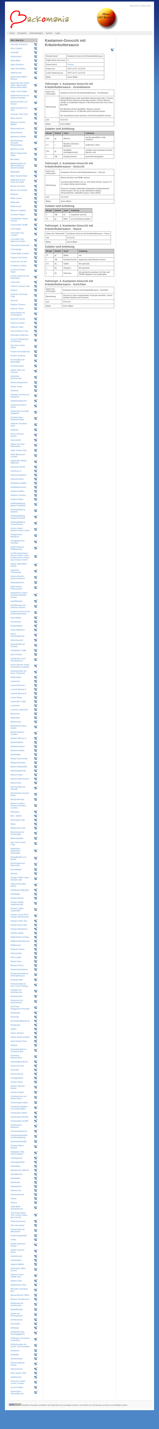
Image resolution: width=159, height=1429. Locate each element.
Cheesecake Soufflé (19, 225)
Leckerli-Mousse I (18, 685)
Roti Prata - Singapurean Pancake (20, 1008)
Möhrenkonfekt (17, 838)
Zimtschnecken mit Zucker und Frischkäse (20, 1345)
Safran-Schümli (17, 1033)
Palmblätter (15, 894)
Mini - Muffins (16, 816)
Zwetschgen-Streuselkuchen (17, 1392)
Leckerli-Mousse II (18, 689)
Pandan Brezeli (17, 898)
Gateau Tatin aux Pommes (18, 371)
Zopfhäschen (16, 1377)
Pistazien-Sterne (18, 949)
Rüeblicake (15, 1025)
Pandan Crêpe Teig (19, 921)
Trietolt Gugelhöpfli (19, 1236)
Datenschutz (145, 6)
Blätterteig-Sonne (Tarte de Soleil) (18, 181)
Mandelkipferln (17, 742)
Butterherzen (16, 206)
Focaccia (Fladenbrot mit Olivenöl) (19, 340)
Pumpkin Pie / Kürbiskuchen (16, 991)
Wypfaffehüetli (17, 1309)
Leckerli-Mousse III (18, 693)
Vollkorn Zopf (16, 1281)
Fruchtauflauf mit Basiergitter (18, 361)
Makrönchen (16, 722)
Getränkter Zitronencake (16, 377)
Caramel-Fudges (18, 214)
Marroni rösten (17, 775)
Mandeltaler (16, 754)
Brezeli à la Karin (18, 186)
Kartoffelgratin (16, 601)
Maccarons (15, 714)
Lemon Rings (16, 697)
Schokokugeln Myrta (19, 1103)
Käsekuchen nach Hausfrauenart (18, 659)
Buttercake (15, 202)
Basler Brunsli (16, 132)
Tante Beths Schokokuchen (17, 1208)
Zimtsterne (15, 1351)
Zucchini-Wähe (17, 1387)
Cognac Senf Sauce (19, 257)
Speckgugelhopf (17, 1162)
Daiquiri (14, 290)
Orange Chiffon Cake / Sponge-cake (20, 879)
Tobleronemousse (18, 1221)
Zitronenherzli (16, 1369)
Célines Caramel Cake (20, 286)
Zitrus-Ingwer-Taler (18, 1373)
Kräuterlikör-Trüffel (18, 650)
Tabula (13, 1198)
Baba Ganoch (16, 118)
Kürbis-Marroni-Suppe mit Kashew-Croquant (20, 666)
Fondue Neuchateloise (20, 352)
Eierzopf (14, 300)
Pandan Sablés (17, 933)
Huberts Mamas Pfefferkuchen (17, 548)
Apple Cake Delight (19, 91)
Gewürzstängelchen (19, 382)
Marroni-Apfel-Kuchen (20, 779)
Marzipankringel (17, 799)
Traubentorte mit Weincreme (17, 1230)
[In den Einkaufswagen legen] (112, 51)
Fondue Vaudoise (18, 356)
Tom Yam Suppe (17, 1225)
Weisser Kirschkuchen (20, 1299)
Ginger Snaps (16, 386)
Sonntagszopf (16, 1158)
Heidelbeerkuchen (18, 487)
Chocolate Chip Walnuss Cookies (18, 240)
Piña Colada (16, 957)
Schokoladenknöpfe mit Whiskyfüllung (19, 1136)
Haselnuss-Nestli (18, 467)
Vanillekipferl (16, 1260)
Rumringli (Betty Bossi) (20, 1021)
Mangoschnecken (18, 763)
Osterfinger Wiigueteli (20, 890)
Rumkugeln (15, 1013)
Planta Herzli (16, 961)
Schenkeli (15, 1070)
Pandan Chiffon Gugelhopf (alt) (17, 903)
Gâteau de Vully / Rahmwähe (18, 445)
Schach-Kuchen (17, 1066)
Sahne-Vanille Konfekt (20, 1037)
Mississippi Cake (18, 820)
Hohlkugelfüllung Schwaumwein (18, 523)
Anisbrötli (14, 52)
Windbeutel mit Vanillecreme (17, 1304)
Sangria (14, 1045)
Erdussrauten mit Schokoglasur (18, 314)
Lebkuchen (15, 681)
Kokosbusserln (17, 640)
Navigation (22, 33)
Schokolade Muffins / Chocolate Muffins (19, 1108)
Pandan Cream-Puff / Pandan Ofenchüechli (20, 916)
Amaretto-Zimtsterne (19, 44)
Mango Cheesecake (19, 759)
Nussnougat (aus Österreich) (18, 864)
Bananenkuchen (18, 128)
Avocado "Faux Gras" (19, 114)
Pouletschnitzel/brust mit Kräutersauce (19, 975)
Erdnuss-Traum (17, 309)
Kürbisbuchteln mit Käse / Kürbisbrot (18, 672)
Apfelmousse (16, 73)
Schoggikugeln (17, 1078)
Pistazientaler (16, 953)
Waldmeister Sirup (18, 1285)
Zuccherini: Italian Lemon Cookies (18, 1382)
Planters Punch (17, 965)
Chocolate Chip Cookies (17, 234)
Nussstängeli (16, 869)
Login (57, 33)
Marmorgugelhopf (18, 771)
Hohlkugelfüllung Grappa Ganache (18, 517)
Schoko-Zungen (17, 1092)
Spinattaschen (17, 1174)
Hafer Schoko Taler (19, 450)
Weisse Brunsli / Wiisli (20, 1295)
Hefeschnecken (17, 479)
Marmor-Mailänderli (19, 767)
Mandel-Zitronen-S (18, 738)
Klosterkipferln (17, 626)
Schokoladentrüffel (18, 1141)
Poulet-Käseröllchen (19, 969)
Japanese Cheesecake (16, 571)
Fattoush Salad (17, 327)
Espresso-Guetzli (18, 319)
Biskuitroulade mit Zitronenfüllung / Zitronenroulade (18, 165)
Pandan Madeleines (19, 929)
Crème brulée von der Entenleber (20, 277)
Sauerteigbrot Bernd (19, 1062)
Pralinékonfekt (17, 980)
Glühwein (15, 391)
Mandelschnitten (18, 750)
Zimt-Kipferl (15, 1324)
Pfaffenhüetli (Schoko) (20, 937)
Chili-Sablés (16, 229)
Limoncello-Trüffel (18, 701)
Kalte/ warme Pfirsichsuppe (16, 587)
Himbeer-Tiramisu (18, 495)
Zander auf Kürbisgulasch (17, 1314)
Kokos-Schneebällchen (17, 635)
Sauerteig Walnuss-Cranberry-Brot (19, 1050)
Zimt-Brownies (17, 1320)
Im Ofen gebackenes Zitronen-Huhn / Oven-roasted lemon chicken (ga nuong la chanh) (20, 556)
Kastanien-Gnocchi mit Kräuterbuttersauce (20, 612)
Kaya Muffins (16, 618)
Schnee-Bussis (17, 1074)
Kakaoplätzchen (17, 582)
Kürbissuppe (16, 677)
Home (12, 33)
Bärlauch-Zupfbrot (18, 210)
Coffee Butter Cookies (20, 253)
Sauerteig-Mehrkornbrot (16, 1056)
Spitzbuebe (15, 1182)
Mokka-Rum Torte (18, 828)
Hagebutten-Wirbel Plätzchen (19, 462)
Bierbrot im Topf (17, 149)
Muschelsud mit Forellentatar (17, 833)
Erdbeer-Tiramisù (18, 304)
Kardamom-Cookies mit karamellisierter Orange (19, 595)
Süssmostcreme (17, 1194)
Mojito (13, 824)
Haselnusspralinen (19, 475)
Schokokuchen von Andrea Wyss (19, 1097)
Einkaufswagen (36, 33)
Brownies (14, 194)
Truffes (13, 1240)
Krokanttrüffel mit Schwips (18, 645)
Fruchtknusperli (17, 366)
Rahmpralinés (17, 996)
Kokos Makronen (18, 630)
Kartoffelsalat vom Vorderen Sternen (18, 606)
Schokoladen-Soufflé (19, 1121)
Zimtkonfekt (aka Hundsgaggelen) (18, 1333)
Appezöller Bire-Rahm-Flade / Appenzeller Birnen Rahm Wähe (20, 85)
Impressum (134, 6)
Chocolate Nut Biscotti (20, 245)
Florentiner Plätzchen (20, 335)
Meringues (15, 812)
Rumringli (15, 1017)
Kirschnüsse (16, 622)
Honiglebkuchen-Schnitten (18, 542)
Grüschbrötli (16, 440)
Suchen (49, 33)
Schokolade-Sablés (19, 1113)
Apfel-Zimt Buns (17, 65)
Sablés (13, 1029)
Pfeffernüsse (16, 945)
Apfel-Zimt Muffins (18, 69)
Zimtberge (15, 1328)
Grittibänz (15, 430)
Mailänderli (15, 718)
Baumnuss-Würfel (18, 137)
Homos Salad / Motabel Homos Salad (20, 529)
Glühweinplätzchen (19, 401)
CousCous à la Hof (19, 261)
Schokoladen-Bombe (19, 1117)
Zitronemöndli (16, 1359)
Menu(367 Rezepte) (106, 15)
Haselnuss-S (16, 471)
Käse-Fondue (16, 654)
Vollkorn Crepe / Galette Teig (17, 1276)
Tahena (14, 1203)
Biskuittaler (15, 172)
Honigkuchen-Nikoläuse (17, 535)
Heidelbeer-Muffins (19, 483)
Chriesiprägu (16, 249)
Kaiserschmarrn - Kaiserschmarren (18, 577)
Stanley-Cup (16, 1190)
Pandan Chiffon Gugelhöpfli (17, 909)
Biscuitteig (15, 159)
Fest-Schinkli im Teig (19, 331)
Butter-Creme (16, 198)
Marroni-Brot (16, 783)
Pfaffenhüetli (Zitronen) (20, 941)
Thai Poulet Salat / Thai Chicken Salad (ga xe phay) (19, 1215)
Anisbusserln (16, 56)
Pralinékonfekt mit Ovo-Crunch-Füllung (19, 985)
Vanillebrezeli (16, 1256)
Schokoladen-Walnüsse (16, 1126)
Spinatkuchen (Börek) (20, 1170)
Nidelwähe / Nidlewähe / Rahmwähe (16, 851)
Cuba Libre (15, 282)
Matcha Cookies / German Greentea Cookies (18, 805)
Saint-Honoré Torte (19, 1041)
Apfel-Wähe (15, 61)
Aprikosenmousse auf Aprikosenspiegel (20, 96)
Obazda (14, 873)
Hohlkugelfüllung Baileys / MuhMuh (18, 504)
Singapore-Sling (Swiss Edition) (17, 1153)
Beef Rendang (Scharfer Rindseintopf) (17, 143)
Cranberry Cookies (19, 266)
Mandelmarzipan (18, 746)
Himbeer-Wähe (17, 499)
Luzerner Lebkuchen (19, 710)
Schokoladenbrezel (19, 1131)
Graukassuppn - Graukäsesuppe (17, 418)
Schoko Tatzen (17, 1082)
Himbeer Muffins (17, 491)
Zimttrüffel (15, 1355)
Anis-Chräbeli (16, 48)
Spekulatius (15, 1166)
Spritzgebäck (16, 1186)
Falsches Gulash (18, 323)
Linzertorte (15, 706)
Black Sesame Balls (19, 176)
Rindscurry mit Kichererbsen (17, 1001)
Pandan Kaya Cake (19, 925)
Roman (70, 64)
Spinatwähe (16, 1178)
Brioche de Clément (19, 190)
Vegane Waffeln (17, 1264)
